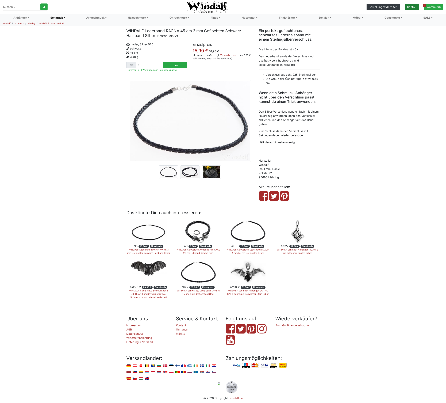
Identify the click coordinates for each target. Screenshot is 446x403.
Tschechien (135, 378)
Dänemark (165, 365)
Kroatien (214, 365)
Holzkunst (248, 17)
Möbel (357, 17)
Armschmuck (95, 17)
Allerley (31, 23)
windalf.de (236, 398)
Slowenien (214, 372)
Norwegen (165, 372)
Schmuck (56, 17)
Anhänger (20, 17)
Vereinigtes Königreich (147, 378)
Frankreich (183, 365)
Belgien (147, 365)
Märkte (180, 333)
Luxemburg (147, 372)
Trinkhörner (287, 17)
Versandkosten (228, 55)
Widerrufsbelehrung (139, 338)
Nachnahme (283, 365)
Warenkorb (432, 6)
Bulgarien (159, 365)
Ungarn (141, 378)
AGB (129, 329)
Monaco (153, 372)
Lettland (128, 372)
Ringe (214, 17)
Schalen (323, 17)
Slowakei (208, 372)
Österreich (135, 365)
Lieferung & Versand (139, 342)
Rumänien (183, 372)
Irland (196, 365)
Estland (171, 365)
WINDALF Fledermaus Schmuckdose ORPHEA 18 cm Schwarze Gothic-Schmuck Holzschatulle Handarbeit (148, 294)
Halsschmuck (137, 17)
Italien (208, 365)
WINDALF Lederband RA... (53, 23)
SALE (426, 17)
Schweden (196, 372)
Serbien (202, 372)
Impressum (133, 325)
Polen (171, 372)
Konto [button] (411, 7)
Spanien (128, 378)
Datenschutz (134, 333)
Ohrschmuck (178, 17)
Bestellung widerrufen (383, 7)
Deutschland (128, 365)
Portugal (177, 372)
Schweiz (141, 365)
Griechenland (189, 365)
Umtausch (182, 329)
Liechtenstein (135, 372)
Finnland (177, 365)
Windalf (7, 23)
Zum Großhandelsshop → (292, 325)
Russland (189, 372)
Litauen (141, 372)
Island (202, 365)
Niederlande (159, 372)
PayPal (237, 365)
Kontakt (181, 325)
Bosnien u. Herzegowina (153, 365)
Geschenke (392, 17)
